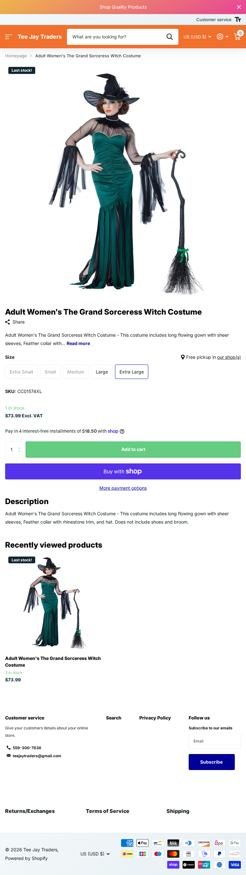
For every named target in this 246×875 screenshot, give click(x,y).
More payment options (123, 488)
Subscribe (212, 762)
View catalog (8, 37)
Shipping (178, 811)
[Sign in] (222, 36)
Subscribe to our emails (211, 728)
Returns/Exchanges (30, 811)
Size (123, 357)
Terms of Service (107, 811)
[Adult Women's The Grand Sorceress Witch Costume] (53, 602)
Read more (78, 343)
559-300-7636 (27, 747)
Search (113, 717)
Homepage (16, 55)
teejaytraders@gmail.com (37, 755)
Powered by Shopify (26, 858)
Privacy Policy (155, 717)
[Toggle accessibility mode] (238, 19)
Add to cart (133, 449)
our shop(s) (229, 357)
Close (239, 7)
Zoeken (169, 37)
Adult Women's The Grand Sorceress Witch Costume (53, 661)
